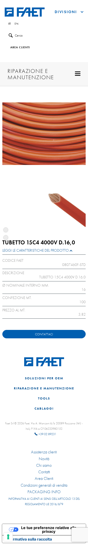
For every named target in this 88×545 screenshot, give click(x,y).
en (17, 24)
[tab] (44, 251)
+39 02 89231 (47, 434)
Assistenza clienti (44, 452)
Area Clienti (44, 478)
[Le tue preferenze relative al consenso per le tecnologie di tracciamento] (8, 536)
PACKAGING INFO (44, 491)
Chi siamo (44, 465)
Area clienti (20, 47)
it (9, 24)
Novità (44, 458)
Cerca (19, 35)
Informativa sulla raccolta (29, 539)
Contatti (44, 472)
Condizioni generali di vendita (44, 485)
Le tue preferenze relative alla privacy (48, 529)
